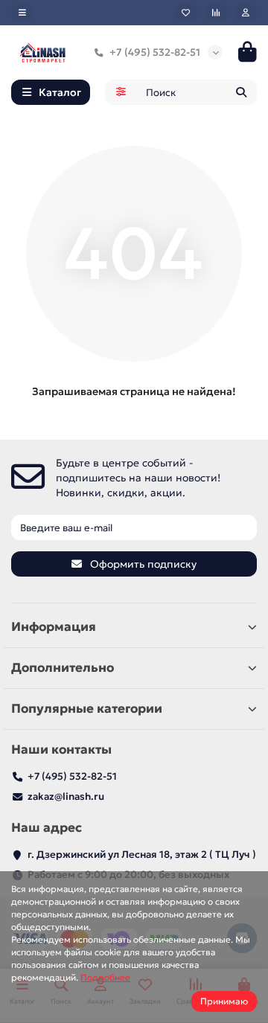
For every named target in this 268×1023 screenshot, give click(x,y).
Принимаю (224, 1001)
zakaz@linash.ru (66, 796)
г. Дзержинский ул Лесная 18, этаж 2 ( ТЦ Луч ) (142, 854)
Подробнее (105, 977)
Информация (53, 627)
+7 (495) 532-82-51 (154, 52)
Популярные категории (86, 708)
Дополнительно (62, 668)
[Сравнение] (216, 12)
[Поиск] (241, 92)
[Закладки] (185, 12)
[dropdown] (22, 12)
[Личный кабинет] (245, 12)
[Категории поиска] (121, 92)
